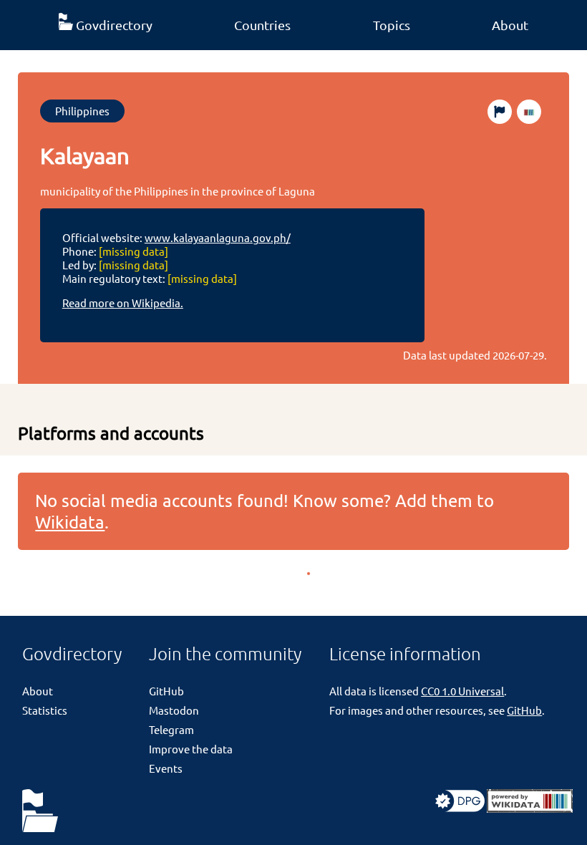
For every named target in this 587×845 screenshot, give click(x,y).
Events (166, 768)
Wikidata (70, 521)
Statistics (44, 710)
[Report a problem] (499, 112)
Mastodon (174, 710)
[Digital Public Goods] (460, 808)
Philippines (82, 110)
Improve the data (191, 748)
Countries (262, 24)
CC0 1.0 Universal (462, 690)
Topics (391, 24)
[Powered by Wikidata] (530, 808)
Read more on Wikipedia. (122, 302)
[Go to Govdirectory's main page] (40, 811)
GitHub (166, 690)
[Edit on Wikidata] (529, 112)
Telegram (171, 729)
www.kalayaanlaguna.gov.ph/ (218, 237)
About (510, 24)
